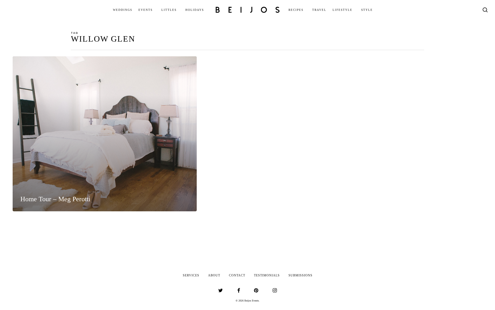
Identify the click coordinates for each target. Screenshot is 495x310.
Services (191, 275)
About (214, 275)
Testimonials (267, 275)
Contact (237, 275)
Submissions (300, 275)
